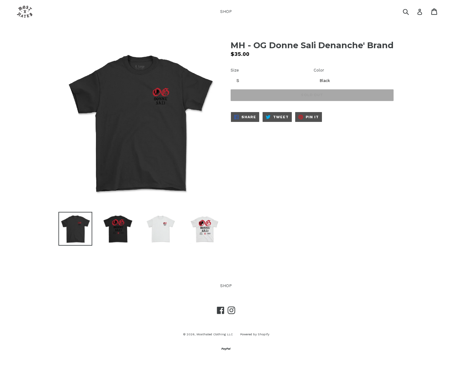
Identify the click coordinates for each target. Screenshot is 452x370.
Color (319, 70)
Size (235, 70)
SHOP (226, 11)
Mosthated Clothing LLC (214, 334)
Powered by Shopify (254, 334)
